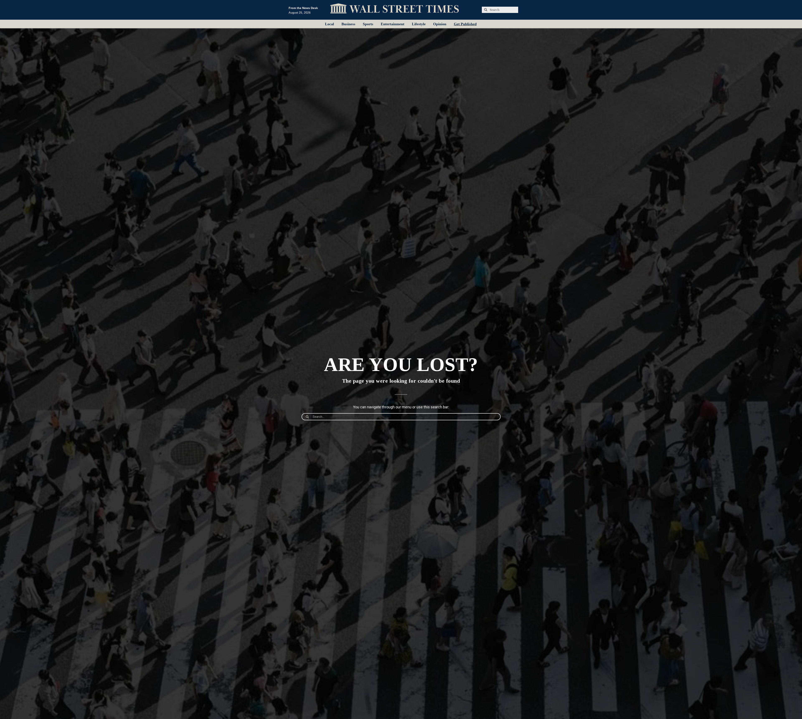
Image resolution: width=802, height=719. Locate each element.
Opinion (439, 24)
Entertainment (392, 24)
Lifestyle (419, 24)
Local (329, 24)
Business (348, 24)
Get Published (465, 24)
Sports (368, 24)
